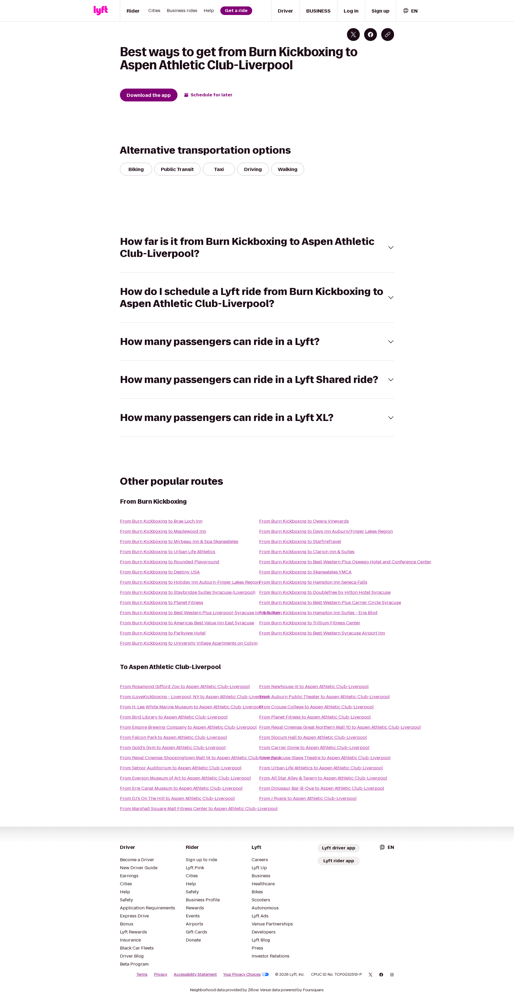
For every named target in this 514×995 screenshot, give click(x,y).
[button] (257, 248)
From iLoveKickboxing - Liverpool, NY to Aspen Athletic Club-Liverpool (194, 697)
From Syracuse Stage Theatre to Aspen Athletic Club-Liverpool (325, 758)
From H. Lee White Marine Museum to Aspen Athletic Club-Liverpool (191, 707)
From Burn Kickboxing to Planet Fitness (161, 602)
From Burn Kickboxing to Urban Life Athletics (167, 552)
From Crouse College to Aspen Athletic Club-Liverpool (316, 707)
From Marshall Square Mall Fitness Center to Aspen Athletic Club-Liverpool (199, 809)
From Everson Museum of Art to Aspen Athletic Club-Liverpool (185, 778)
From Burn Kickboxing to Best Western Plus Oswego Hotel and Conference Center (345, 562)
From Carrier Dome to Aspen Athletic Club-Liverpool (314, 748)
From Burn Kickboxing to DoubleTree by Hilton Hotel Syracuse (325, 592)
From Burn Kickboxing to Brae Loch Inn (161, 521)
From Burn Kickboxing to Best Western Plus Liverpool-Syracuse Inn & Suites (200, 613)
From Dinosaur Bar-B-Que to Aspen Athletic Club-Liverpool (321, 788)
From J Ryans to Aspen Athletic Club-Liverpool (308, 798)
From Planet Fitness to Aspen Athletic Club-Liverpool (315, 717)
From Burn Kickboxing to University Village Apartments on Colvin (189, 643)
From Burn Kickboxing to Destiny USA (160, 572)
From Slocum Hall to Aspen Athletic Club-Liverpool (313, 737)
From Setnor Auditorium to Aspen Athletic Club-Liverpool (180, 768)
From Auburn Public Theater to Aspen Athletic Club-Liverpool (324, 697)
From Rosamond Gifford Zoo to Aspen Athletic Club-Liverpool (185, 686)
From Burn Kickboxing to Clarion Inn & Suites (306, 552)
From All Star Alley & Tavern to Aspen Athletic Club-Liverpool (323, 778)
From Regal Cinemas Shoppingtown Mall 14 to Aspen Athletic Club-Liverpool (200, 758)
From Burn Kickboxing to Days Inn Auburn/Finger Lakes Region (326, 531)
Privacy (160, 974)
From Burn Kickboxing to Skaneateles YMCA (305, 572)
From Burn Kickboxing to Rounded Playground (169, 562)
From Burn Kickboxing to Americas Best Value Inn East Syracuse (187, 623)
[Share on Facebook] (370, 34)
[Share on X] (353, 34)
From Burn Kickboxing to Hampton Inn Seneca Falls (313, 582)
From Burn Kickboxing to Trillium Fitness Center (309, 623)
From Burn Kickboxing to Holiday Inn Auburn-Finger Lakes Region (190, 582)
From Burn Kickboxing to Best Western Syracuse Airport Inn (322, 633)
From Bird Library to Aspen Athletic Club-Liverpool (174, 717)
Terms (142, 974)
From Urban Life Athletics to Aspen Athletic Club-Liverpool (321, 768)
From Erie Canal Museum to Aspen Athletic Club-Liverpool (181, 788)
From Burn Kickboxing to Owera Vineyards (304, 521)
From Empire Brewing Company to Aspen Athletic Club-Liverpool (188, 727)
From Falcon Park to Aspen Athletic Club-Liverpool (173, 737)
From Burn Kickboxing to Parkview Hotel (163, 633)
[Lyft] (100, 10)
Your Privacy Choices (242, 974)
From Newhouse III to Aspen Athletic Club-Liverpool (314, 686)
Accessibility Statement (195, 974)
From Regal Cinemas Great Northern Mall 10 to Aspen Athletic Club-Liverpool (340, 727)
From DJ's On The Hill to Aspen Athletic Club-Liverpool (177, 798)
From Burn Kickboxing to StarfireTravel (300, 541)
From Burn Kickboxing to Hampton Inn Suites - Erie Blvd (318, 613)
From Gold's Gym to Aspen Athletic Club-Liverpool (173, 748)
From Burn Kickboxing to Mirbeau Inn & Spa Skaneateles (179, 541)
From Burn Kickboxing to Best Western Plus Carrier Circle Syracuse (330, 602)
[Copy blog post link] (387, 34)
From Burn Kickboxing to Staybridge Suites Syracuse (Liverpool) (187, 592)
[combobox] (410, 10)
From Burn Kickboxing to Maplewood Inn (163, 531)
